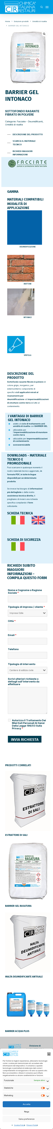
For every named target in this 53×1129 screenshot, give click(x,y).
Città (12, 621)
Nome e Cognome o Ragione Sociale (25, 591)
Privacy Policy (32, 1125)
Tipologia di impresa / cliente (26, 607)
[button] (49, 1053)
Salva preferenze (27, 1119)
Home (7, 21)
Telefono (13, 649)
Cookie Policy (19, 1125)
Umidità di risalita (39, 21)
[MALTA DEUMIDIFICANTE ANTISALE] (28, 942)
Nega (26, 1111)
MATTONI (27, 284)
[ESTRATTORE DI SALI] (28, 800)
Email (12, 635)
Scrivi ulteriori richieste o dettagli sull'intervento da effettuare (23, 682)
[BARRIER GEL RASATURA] (28, 871)
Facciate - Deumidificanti (30, 121)
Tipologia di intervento (21, 664)
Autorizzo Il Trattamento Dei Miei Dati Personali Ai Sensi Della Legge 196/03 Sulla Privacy (29, 724)
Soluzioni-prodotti (21, 21)
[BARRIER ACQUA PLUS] (28, 1004)
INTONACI (28, 317)
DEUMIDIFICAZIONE (28, 247)
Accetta (26, 1104)
